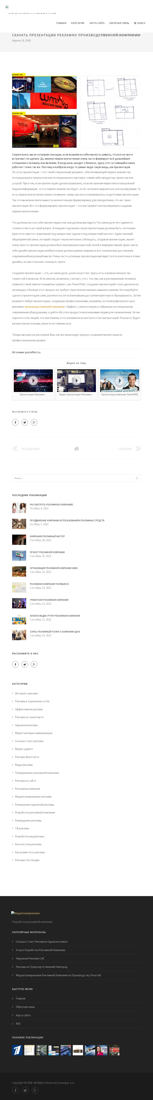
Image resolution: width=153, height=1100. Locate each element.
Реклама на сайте (25, 780)
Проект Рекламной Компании (47, 552)
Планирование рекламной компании (37, 773)
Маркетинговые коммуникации (33, 733)
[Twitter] (24, 422)
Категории (77, 23)
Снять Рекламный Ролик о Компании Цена (55, 631)
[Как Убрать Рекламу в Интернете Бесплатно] (54, 1050)
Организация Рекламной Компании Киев (53, 568)
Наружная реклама (26, 725)
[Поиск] (137, 478)
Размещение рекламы (28, 820)
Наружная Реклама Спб (30, 958)
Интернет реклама (26, 693)
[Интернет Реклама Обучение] (78, 1050)
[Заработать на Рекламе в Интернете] (17, 1050)
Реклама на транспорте (29, 717)
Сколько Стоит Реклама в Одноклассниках (42, 941)
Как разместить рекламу (30, 852)
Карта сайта (97, 23)
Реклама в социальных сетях (32, 701)
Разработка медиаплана (29, 836)
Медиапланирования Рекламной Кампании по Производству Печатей (58, 975)
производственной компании (45, 306)
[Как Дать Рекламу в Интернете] (102, 1050)
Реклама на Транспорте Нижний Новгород (42, 967)
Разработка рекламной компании (35, 812)
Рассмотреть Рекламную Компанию (51, 504)
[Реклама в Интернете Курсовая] (66, 1050)
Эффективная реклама (29, 709)
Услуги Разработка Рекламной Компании (40, 950)
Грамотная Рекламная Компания (49, 599)
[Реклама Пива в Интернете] (114, 1050)
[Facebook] (15, 422)
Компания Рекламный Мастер (47, 536)
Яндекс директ (24, 749)
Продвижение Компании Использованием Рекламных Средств (67, 520)
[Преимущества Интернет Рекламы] (90, 1050)
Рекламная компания (127, 35)
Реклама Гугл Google (27, 860)
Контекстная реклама (28, 844)
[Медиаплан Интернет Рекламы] (41, 1050)
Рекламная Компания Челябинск (49, 584)
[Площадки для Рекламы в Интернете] (29, 1050)
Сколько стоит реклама (29, 741)
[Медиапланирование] (31, 7)
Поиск (141, 23)
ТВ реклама (22, 828)
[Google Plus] (34, 422)
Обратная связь (119, 23)
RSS (18, 1023)
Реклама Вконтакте (27, 757)
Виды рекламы (24, 765)
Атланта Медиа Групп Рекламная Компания (55, 615)
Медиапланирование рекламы (33, 796)
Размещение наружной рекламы (34, 804)
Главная (61, 23)
